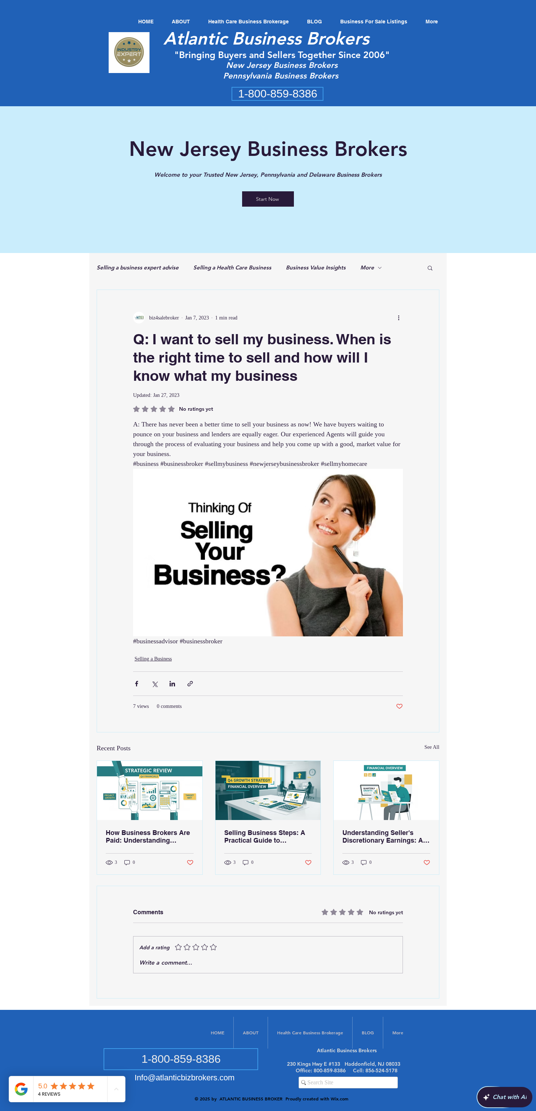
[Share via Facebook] (136, 683)
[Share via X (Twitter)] (154, 683)
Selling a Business (153, 659)
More (367, 267)
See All (431, 747)
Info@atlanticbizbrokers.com (184, 1077)
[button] (430, 268)
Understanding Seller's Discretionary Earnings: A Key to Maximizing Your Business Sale (382, 836)
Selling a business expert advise (138, 267)
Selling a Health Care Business (232, 267)
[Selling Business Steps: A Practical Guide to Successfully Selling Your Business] (268, 790)
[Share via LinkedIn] (172, 683)
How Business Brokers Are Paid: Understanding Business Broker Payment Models (148, 836)
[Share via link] (190, 683)
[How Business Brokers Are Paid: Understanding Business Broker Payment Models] (149, 790)
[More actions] (398, 317)
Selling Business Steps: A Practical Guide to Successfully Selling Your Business (264, 836)
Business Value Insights (316, 267)
